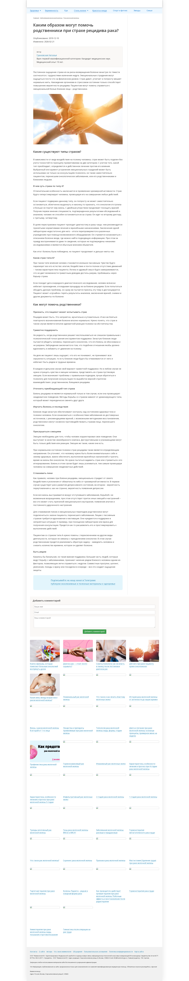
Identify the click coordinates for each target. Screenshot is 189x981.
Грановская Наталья (47, 55)
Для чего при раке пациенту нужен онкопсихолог (141, 665)
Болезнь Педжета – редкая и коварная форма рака (75, 892)
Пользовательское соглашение (95, 951)
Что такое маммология (62, 951)
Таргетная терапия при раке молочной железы (42, 892)
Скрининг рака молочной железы (77, 860)
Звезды (137, 10)
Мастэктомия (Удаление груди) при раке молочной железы (142, 861)
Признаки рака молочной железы (110, 860)
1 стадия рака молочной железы (143, 797)
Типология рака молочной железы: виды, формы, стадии (109, 729)
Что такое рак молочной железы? (44, 860)
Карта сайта (139, 951)
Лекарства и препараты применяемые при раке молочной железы (78, 730)
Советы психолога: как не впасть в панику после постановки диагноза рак (110, 666)
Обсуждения (77, 951)
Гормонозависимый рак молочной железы (73, 765)
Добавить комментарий (94, 632)
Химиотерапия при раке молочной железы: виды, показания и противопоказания (44, 932)
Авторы (49, 951)
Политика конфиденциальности (121, 951)
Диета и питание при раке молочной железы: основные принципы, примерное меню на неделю (143, 732)
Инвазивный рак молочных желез (111, 764)
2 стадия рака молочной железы (110, 797)
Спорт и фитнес (120, 10)
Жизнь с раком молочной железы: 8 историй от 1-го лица (44, 729)
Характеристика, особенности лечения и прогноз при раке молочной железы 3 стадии (43, 799)
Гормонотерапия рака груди (141, 891)
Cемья (149, 10)
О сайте (42, 951)
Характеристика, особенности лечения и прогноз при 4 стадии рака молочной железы (143, 766)
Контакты (33, 951)
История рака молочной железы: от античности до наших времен (143, 698)
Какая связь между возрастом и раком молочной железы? (43, 698)
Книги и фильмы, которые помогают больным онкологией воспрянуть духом (44, 666)
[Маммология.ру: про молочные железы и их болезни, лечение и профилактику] (43, 3)
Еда (66, 10)
